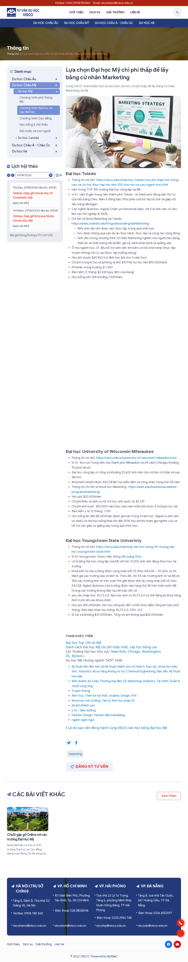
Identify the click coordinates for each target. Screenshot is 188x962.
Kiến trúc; (78, 696)
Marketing (134, 681)
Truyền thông (81, 691)
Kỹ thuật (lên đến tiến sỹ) (88, 666)
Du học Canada (28, 138)
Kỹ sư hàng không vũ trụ (109, 671)
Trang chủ (13, 53)
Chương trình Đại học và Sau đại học (35, 110)
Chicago (134, 651)
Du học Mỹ (25, 91)
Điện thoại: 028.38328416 (71, 911)
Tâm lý (106, 701)
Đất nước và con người (34, 131)
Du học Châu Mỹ (76, 23)
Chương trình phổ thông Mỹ (36, 100)
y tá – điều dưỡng (83, 710)
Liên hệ (135, 12)
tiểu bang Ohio (131, 557)
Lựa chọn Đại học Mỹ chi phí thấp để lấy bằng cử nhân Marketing (64, 53)
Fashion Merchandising (109, 715)
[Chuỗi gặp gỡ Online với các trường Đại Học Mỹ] (27, 831)
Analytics (149, 681)
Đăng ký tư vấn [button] (92, 766)
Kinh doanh (79, 681)
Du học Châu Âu (45, 23)
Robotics (85, 671)
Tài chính (162, 681)
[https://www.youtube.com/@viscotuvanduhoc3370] (177, 944)
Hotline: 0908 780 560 (28, 913)
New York (118, 651)
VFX (134, 696)
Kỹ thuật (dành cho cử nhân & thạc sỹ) (130, 666)
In (60, 175)
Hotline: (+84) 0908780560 (72, 3)
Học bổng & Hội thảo (33, 125)
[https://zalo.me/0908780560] (180, 933)
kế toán (93, 681)
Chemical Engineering (140, 671)
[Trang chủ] (23, 12)
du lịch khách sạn (83, 705)
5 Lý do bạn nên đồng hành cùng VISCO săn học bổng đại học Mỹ (116, 727)
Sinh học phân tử (123, 701)
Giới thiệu (76, 12)
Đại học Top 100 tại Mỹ (83, 642)
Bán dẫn (162, 671)
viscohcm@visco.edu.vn (70, 926)
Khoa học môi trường (86, 701)
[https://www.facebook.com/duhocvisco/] (168, 944)
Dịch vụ (94, 12)
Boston (77, 656)
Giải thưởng (115, 12)
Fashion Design (82, 715)
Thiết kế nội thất (96, 696)
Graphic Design (119, 696)
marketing (75, 754)
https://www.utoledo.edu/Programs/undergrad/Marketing (110, 223)
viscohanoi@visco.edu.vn (29, 926)
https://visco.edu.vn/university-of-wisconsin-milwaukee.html (136, 458)
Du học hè (146, 23)
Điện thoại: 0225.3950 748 (114, 918)
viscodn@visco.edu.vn (152, 926)
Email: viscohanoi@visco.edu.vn (113, 3)
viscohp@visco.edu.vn (111, 926)
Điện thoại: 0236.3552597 (155, 913)
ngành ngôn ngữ (83, 720)
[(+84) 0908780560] (180, 923)
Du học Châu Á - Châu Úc (114, 23)
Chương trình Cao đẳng (35, 118)
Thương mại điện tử (113, 681)
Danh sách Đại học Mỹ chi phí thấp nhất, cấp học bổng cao (111, 647)
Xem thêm (169, 796)
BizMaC (112, 956)
